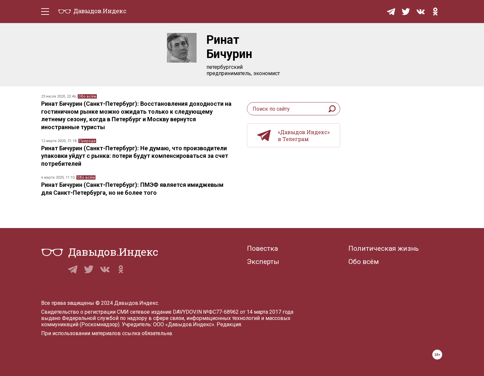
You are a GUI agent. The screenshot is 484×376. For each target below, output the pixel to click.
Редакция (229, 324)
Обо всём (87, 96)
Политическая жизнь (383, 248)
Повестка (262, 248)
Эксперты (263, 262)
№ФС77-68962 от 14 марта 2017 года (248, 312)
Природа (87, 141)
